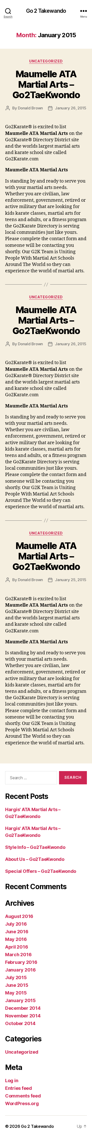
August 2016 (19, 916)
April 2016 (16, 947)
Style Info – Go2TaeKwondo (35, 847)
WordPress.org (22, 1103)
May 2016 (16, 939)
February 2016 (21, 962)
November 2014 (23, 1015)
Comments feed (23, 1095)
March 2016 (18, 954)
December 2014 (23, 1008)
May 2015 (16, 992)
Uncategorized (46, 61)
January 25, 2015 (70, 579)
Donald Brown (30, 108)
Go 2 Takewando (46, 11)
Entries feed (18, 1088)
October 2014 (20, 1023)
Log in (11, 1080)
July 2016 (16, 924)
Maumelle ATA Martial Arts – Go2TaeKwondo (46, 84)
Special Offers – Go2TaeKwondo (40, 871)
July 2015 (16, 977)
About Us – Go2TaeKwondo (34, 859)
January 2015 (20, 1000)
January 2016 (20, 970)
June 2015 (16, 985)
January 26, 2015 (70, 108)
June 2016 (16, 931)
